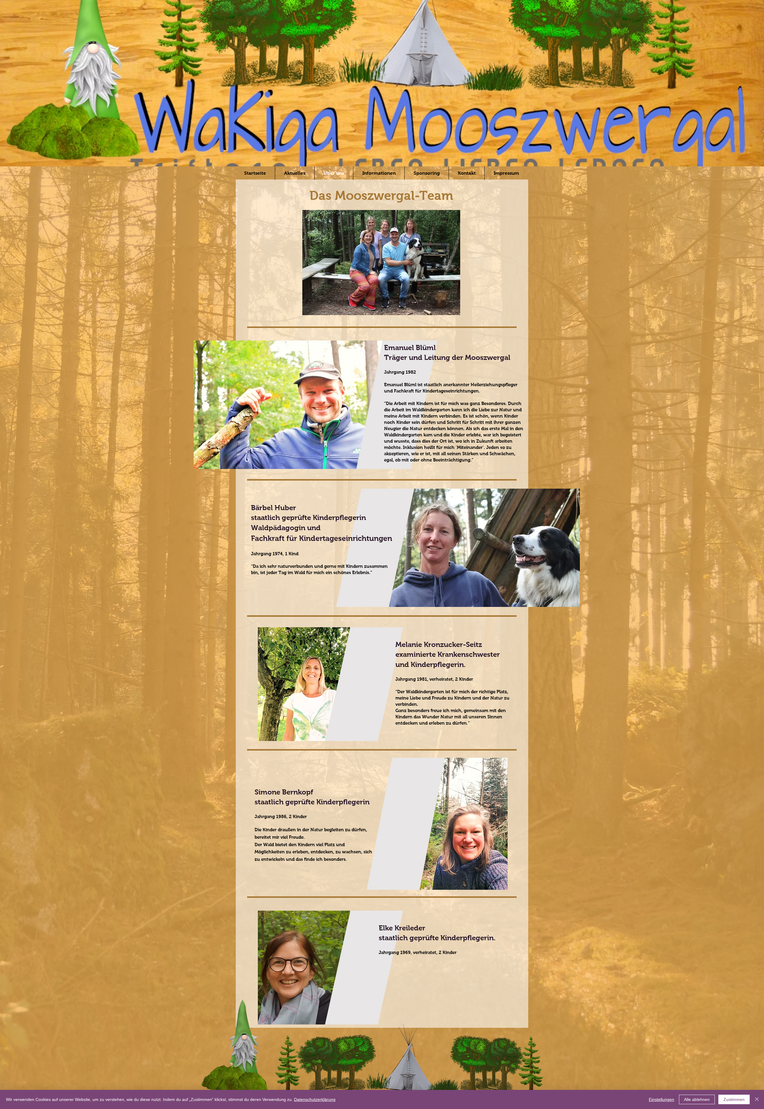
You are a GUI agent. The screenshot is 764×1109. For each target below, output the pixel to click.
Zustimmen (734, 1099)
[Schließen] (756, 1099)
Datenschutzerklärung (314, 1099)
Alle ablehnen (697, 1099)
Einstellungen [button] (661, 1099)
